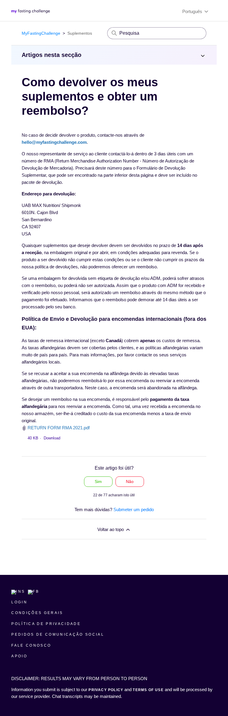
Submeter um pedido (133, 509)
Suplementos (79, 33)
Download (52, 438)
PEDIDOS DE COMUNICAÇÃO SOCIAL (57, 634)
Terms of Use (148, 690)
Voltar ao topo (111, 529)
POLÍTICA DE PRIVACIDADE (46, 624)
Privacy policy (106, 690)
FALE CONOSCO (31, 645)
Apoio (19, 656)
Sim (98, 481)
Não (130, 481)
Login (19, 602)
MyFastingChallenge (41, 33)
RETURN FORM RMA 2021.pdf (59, 427)
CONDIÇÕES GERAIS (37, 613)
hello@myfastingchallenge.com (54, 142)
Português (192, 11)
